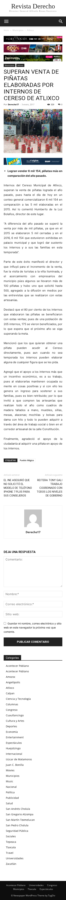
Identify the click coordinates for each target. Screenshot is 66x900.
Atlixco (30, 30)
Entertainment (15, 737)
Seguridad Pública (17, 831)
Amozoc (10, 677)
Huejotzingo (13, 748)
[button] (61, 21)
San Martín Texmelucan (20, 820)
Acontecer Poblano (17, 666)
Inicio (6, 30)
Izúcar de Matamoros (19, 759)
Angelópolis (13, 682)
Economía (12, 732)
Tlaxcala (11, 847)
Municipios (17, 30)
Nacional (11, 787)
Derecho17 (13, 104)
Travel (9, 853)
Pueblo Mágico (27, 460)
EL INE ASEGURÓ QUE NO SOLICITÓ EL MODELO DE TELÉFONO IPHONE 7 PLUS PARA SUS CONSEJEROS (18, 488)
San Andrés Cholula (18, 809)
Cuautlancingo (15, 715)
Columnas (12, 704)
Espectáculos (14, 743)
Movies (10, 770)
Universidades (14, 858)
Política (10, 792)
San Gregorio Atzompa (19, 814)
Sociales (11, 836)
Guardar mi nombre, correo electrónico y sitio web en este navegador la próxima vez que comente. (32, 627)
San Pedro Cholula (17, 825)
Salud (9, 803)
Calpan (10, 693)
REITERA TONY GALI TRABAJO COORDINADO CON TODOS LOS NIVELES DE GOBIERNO (49, 488)
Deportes (11, 726)
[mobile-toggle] (6, 21)
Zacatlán (11, 864)
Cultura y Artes (15, 721)
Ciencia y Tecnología (18, 699)
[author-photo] (33, 527)
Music (9, 781)
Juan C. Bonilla (15, 765)
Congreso (11, 710)
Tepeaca (11, 842)
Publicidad (12, 798)
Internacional (14, 754)
